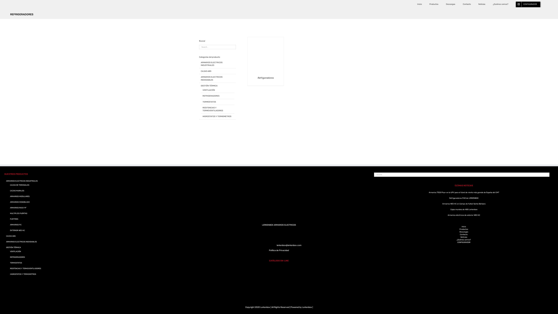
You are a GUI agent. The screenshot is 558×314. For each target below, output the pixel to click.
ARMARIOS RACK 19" (18, 208)
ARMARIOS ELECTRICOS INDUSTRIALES (211, 63)
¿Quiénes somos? (464, 240)
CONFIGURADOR (463, 242)
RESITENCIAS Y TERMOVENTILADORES (213, 109)
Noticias (463, 237)
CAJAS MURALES (17, 191)
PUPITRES (14, 219)
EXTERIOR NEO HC (17, 230)
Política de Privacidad (279, 250)
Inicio (464, 227)
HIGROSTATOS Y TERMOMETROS (217, 116)
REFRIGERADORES (211, 96)
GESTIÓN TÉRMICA (209, 86)
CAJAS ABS (206, 71)
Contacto (464, 234)
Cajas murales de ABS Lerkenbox (463, 209)
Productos (463, 229)
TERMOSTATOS (209, 102)
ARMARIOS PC (16, 225)
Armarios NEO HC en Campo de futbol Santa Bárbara (463, 204)
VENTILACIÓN (209, 90)
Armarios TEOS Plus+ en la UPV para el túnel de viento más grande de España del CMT (464, 192)
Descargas (463, 232)
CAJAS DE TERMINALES (19, 185)
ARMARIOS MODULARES (19, 196)
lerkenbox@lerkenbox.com (289, 245)
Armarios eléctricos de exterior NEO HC (464, 215)
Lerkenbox (307, 307)
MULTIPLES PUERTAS (18, 213)
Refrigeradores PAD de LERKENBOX (464, 198)
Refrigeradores (266, 77)
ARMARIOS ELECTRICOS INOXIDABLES (211, 78)
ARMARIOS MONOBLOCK (20, 202)
